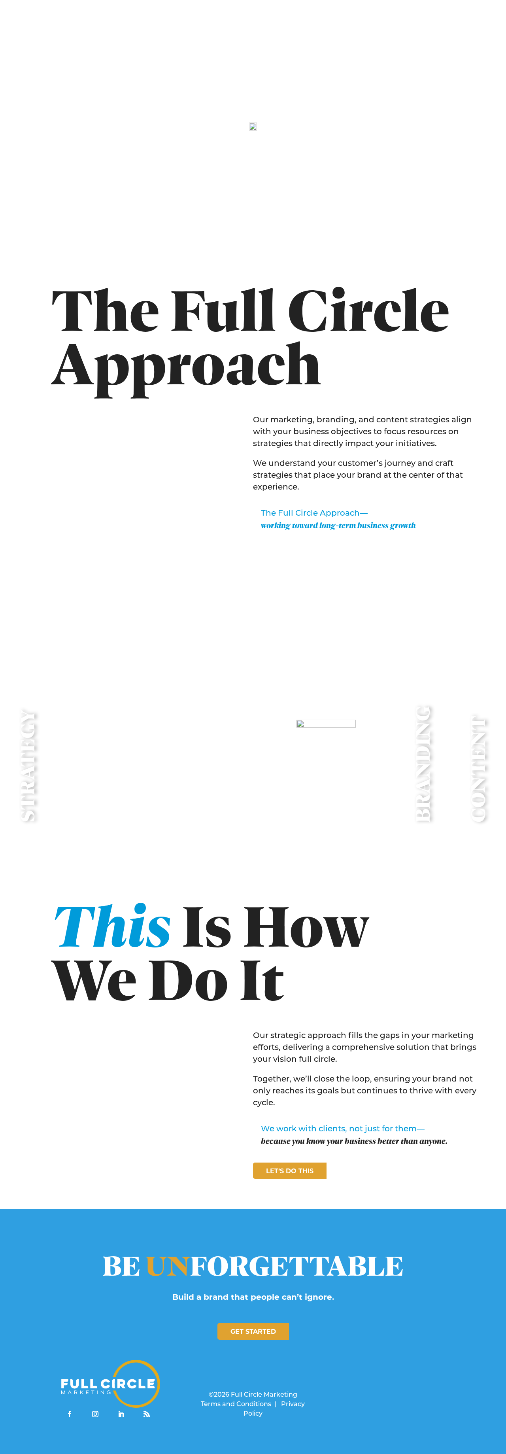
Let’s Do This (289, 1171)
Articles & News (413, 25)
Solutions (316, 25)
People (359, 25)
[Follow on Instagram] (95, 1414)
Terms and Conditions (236, 1404)
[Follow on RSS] (146, 1414)
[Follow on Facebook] (69, 1414)
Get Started (253, 1331)
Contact (470, 25)
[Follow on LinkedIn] (121, 1414)
